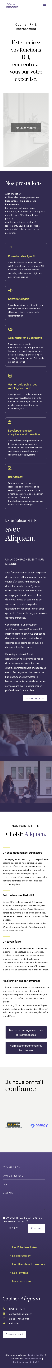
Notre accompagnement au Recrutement (26, 1048)
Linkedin (14, 1323)
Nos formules (20, 1272)
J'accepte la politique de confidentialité (22, 1219)
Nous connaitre (21, 1281)
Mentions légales (33, 1358)
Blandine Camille (35, 1354)
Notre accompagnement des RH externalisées (26, 1032)
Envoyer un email (14, 1334)
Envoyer (36, 1228)
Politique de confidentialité (26, 1361)
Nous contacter (26, 127)
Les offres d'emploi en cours (28, 1264)
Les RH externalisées (24, 1247)
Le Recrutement (21, 1255)
